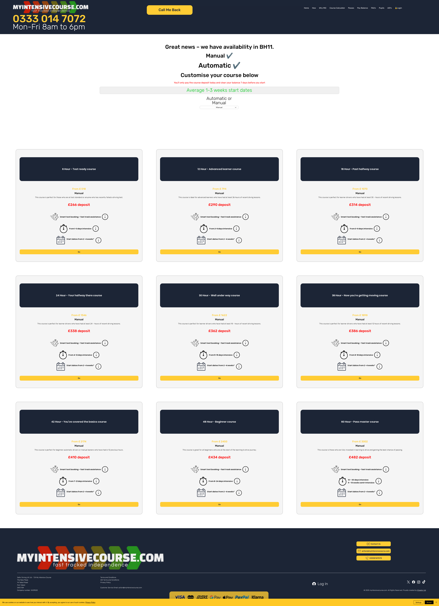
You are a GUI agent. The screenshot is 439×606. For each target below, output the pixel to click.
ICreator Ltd (421, 590)
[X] (408, 582)
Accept (429, 602)
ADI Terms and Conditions (109, 580)
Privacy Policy (105, 582)
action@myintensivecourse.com (130, 588)
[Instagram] (419, 582)
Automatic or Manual (219, 100)
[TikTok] (424, 582)
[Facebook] (414, 582)
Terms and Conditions (108, 577)
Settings (418, 602)
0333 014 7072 (49, 19)
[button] (362, 8)
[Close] (436, 602)
